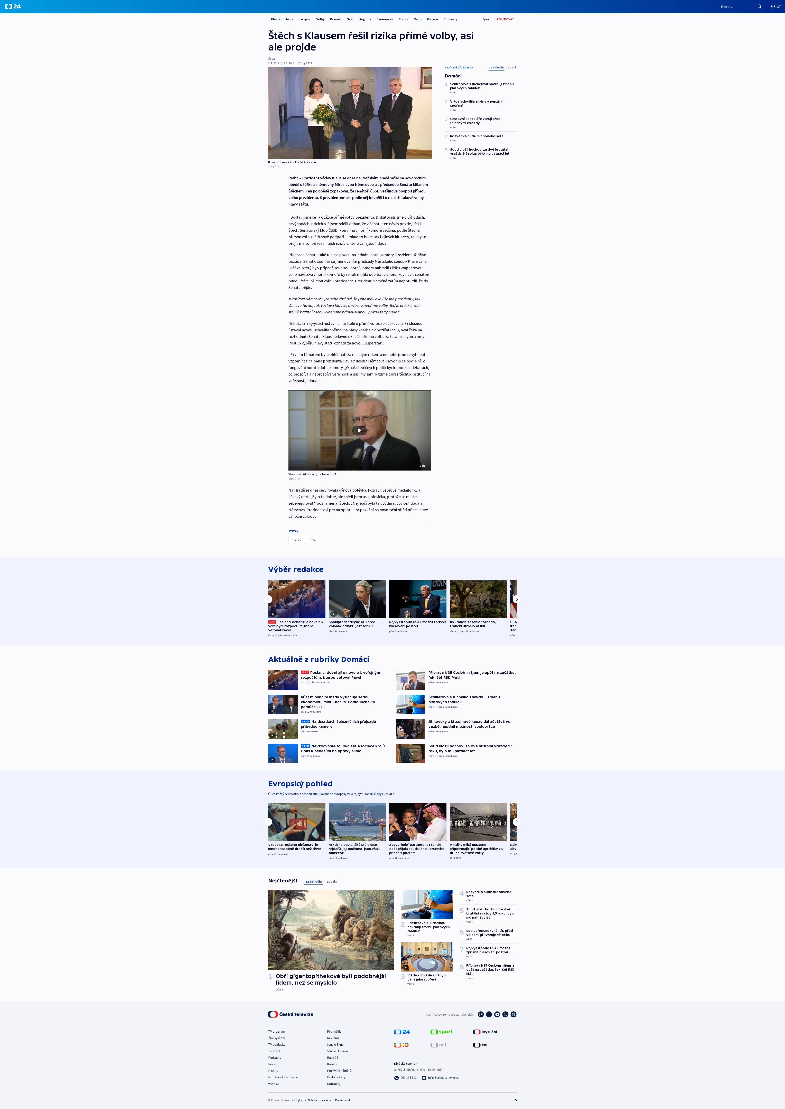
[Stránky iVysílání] (485, 1032)
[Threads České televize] (513, 1014)
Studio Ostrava (337, 1051)
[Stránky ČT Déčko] (401, 1045)
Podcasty (450, 19)
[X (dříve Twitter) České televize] (505, 1014)
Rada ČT (333, 1057)
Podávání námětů (339, 1071)
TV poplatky (276, 1044)
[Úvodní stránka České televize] (291, 1014)
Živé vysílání (276, 1038)
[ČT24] (13, 6)
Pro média (334, 1031)
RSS (514, 1100)
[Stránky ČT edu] (480, 1045)
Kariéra (332, 1064)
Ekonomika (385, 19)
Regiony (365, 19)
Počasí (403, 19)
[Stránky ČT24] (402, 1032)
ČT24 (271, 59)
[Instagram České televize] (481, 1014)
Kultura (432, 19)
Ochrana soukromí (319, 1100)
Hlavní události (282, 19)
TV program (276, 1031)
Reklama (333, 1038)
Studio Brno (335, 1044)
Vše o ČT (274, 1084)
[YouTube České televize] (497, 1014)
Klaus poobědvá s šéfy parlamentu (310, 474)
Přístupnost (342, 1100)
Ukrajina (304, 19)
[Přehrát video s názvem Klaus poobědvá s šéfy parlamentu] (359, 430)
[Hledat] (759, 6)
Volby (320, 19)
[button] (359, 430)
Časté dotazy (336, 1077)
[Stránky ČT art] (438, 1045)
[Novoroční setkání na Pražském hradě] (350, 113)
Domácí (335, 19)
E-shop (273, 1071)
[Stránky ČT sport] (442, 1032)
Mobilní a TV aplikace (283, 1077)
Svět (350, 19)
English (298, 1100)
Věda (417, 19)
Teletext (274, 1051)
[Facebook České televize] (489, 1014)
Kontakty (333, 1084)
